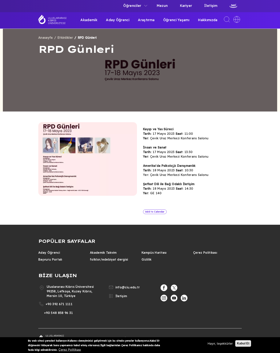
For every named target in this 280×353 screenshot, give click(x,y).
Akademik (88, 20)
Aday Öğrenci (117, 20)
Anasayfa (45, 37)
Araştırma (146, 20)
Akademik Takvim (103, 252)
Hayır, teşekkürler (220, 343)
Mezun (162, 5)
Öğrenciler (132, 5)
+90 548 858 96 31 (58, 313)
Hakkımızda (207, 20)
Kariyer (186, 5)
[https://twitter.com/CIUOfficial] (174, 287)
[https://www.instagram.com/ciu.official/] (164, 298)
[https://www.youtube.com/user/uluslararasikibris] (174, 298)
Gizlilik (147, 259)
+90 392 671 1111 (59, 304)
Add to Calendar (155, 211)
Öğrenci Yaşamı (176, 20)
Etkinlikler (65, 37)
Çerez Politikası (205, 252)
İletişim (210, 5)
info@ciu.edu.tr (127, 287)
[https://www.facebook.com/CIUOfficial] (164, 287)
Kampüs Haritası (154, 252)
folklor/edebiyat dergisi (109, 259)
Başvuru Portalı (50, 259)
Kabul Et (243, 343)
